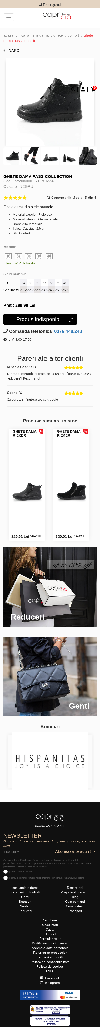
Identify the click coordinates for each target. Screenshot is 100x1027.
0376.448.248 (67, 331)
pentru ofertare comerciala (23, 871)
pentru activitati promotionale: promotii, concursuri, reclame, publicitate (46, 878)
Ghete (58, 35)
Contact (50, 934)
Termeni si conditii (50, 957)
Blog (75, 897)
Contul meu (50, 920)
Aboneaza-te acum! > (75, 851)
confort (73, 35)
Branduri (25, 901)
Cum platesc (75, 906)
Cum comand (75, 901)
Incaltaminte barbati (25, 892)
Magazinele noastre (75, 892)
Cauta (50, 929)
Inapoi (14, 51)
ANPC (50, 971)
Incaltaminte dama (33, 35)
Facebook (52, 978)
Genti (25, 897)
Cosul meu (50, 925)
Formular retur (50, 939)
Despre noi (75, 887)
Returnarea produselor (50, 952)
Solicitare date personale (50, 948)
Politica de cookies (50, 966)
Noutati (25, 906)
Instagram (52, 983)
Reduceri (25, 911)
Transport (75, 911)
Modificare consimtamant (50, 943)
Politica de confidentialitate (50, 962)
